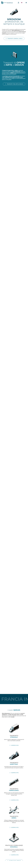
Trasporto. (14, 817)
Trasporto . (14, 736)
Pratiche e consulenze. (14, 846)
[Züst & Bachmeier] (7, 2)
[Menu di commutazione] (26, 2)
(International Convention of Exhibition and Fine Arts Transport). (13, 73)
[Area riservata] (19, 2)
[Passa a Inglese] (21, 2)
